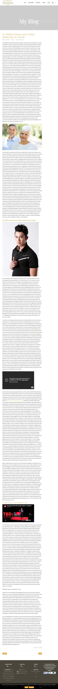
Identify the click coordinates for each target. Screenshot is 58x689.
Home (25, 2)
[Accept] (56, 686)
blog (37, 21)
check (14, 39)
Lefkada (43, 2)
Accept (26, 687)
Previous (5, 653)
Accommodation (31, 2)
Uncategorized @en (41, 21)
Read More (31, 687)
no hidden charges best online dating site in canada (15, 400)
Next (39, 653)
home (34, 21)
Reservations (38, 2)
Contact (48, 2)
